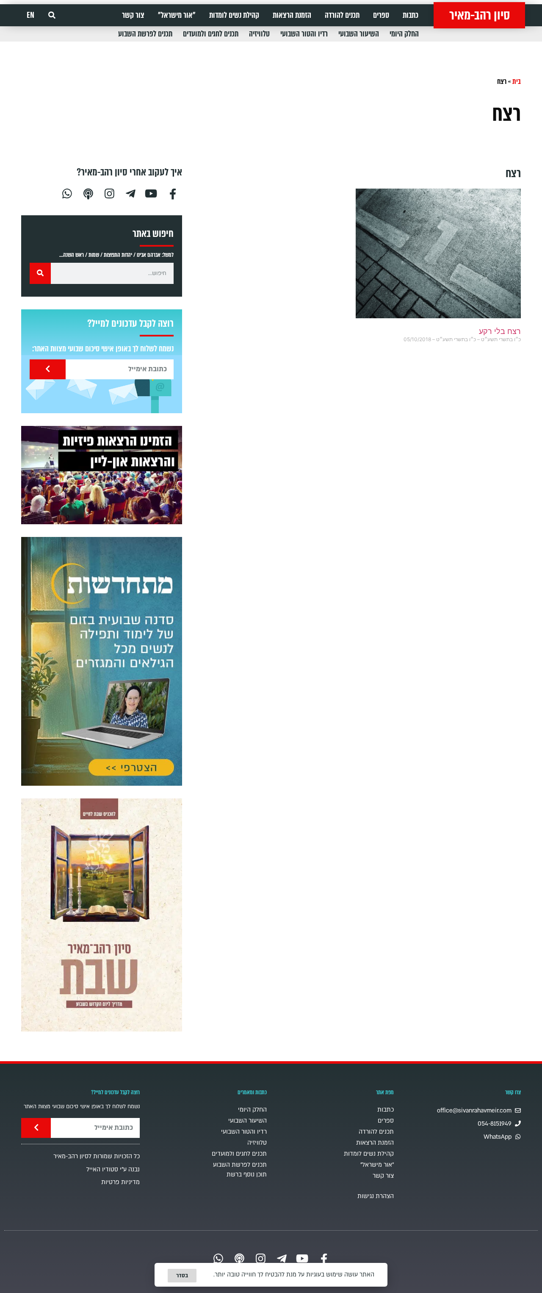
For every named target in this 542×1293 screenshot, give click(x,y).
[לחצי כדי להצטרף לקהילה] (101, 661)
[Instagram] (109, 192)
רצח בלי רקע (500, 331)
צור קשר (133, 15)
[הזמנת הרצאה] (101, 475)
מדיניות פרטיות (120, 1182)
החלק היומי (404, 33)
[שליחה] (48, 369)
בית (516, 81)
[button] (52, 15)
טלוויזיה (259, 33)
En (30, 15)
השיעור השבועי (358, 33)
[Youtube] (151, 192)
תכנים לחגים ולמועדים (210, 33)
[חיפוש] (40, 273)
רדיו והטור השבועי (304, 33)
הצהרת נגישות (375, 1196)
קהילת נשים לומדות (234, 15)
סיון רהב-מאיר (479, 15)
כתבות (410, 15)
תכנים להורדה (342, 15)
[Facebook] (173, 192)
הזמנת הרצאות (292, 15)
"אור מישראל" (177, 15)
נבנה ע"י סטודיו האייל (113, 1169)
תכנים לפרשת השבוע (145, 33)
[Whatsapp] (67, 192)
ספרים (381, 15)
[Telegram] (130, 192)
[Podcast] (88, 192)
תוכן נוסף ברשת (247, 1175)
